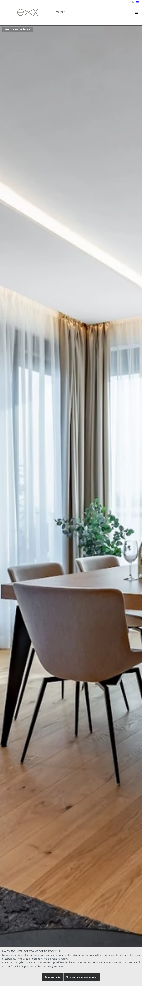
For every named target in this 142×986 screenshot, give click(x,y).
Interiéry (59, 12)
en (137, 2)
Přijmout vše (53, 977)
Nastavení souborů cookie (81, 977)
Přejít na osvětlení (18, 29)
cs (132, 2)
